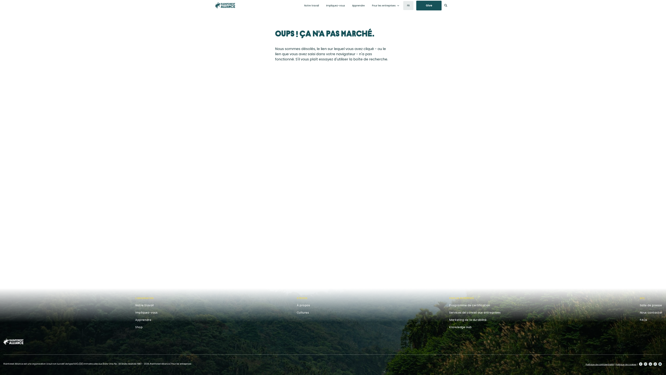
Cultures (303, 313)
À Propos (302, 298)
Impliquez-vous (335, 5)
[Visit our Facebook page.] (640, 364)
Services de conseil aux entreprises (475, 313)
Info (642, 298)
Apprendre (358, 5)
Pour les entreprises (384, 5)
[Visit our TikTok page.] (655, 364)
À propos (303, 305)
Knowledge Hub (460, 327)
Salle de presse (651, 305)
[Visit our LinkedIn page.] (650, 364)
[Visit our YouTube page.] (660, 364)
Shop (139, 327)
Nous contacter (651, 313)
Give (429, 5)
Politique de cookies (626, 364)
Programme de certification (469, 305)
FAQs (643, 320)
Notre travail (311, 5)
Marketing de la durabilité (468, 320)
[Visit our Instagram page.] (645, 364)
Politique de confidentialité (600, 364)
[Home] (225, 5)
